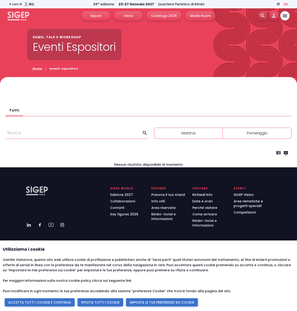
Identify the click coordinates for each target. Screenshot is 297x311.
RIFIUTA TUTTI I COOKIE (100, 302)
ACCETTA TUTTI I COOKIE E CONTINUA (39, 302)
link (128, 280)
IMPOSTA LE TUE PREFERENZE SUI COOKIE (162, 302)
